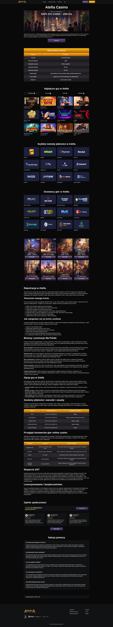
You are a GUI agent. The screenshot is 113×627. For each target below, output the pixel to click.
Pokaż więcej (56, 528)
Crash (64, 93)
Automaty (80, 93)
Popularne (30, 93)
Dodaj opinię (82, 508)
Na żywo (47, 93)
